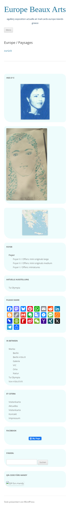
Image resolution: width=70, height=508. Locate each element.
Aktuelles (13, 405)
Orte (15, 369)
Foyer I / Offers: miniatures (26, 267)
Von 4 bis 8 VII (16, 381)
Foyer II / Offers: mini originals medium (32, 263)
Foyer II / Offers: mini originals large (31, 259)
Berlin (16, 353)
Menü (8, 30)
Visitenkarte (15, 401)
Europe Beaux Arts (35, 9)
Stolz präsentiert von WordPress (19, 501)
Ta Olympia (14, 287)
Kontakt (13, 414)
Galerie (16, 361)
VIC (14, 365)
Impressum (14, 418)
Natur (16, 373)
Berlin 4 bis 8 (19, 357)
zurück (8, 50)
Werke (12, 348)
